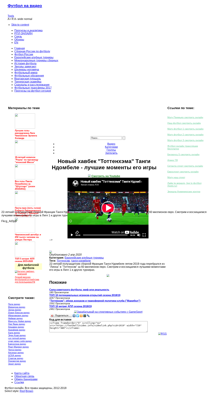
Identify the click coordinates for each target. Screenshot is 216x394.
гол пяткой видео (17, 338)
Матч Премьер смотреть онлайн (185, 117)
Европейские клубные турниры (84, 257)
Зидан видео (14, 310)
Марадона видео (16, 307)
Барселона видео (17, 344)
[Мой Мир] (85, 316)
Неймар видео (15, 318)
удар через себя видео (20, 341)
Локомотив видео (17, 361)
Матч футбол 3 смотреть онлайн (185, 140)
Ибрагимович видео (18, 315)
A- (15, 19)
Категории (111, 146)
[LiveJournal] (88, 316)
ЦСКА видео (14, 355)
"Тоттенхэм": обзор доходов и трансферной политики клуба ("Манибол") (94, 300)
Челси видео (14, 349)
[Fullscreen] (144, 235)
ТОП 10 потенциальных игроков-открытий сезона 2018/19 (84, 295)
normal (28, 19)
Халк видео (14, 332)
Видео (111, 143)
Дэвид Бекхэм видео (19, 312)
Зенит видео (14, 364)
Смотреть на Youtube (105, 176)
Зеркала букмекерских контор (183, 191)
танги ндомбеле (81, 260)
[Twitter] (77, 316)
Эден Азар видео (17, 335)
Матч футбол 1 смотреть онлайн (185, 128)
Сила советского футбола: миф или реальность (79, 289)
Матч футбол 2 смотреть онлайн (185, 134)
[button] (108, 208)
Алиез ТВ (172, 160)
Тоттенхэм (63, 260)
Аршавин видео (16, 327)
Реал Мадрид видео (18, 347)
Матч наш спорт (176, 177)
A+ (9, 19)
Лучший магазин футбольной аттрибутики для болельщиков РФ (27, 279)
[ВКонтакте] (74, 316)
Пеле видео (14, 304)
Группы (111, 150)
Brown (29, 391)
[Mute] (138, 235)
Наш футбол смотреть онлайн (184, 123)
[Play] (72, 235)
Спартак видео (15, 358)
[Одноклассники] (81, 316)
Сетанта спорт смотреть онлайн (185, 166)
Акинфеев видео (16, 330)
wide (20, 19)
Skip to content (20, 24)
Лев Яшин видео (16, 324)
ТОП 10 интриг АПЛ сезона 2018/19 (70, 306)
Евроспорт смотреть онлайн (183, 171)
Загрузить (111, 153)
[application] (108, 208)
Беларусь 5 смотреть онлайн (183, 154)
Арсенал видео (16, 352)
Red (22, 391)
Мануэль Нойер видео (19, 321)
